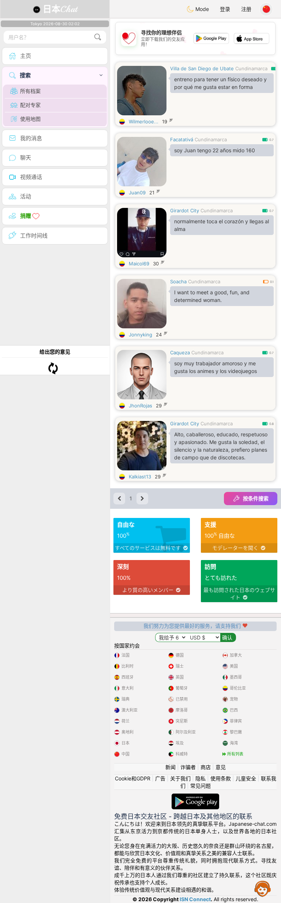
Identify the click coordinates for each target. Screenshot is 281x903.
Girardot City (184, 210)
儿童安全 (246, 778)
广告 (160, 778)
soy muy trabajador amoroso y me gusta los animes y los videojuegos (215, 367)
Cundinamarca (251, 68)
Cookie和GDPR (132, 778)
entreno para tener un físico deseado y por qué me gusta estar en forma (220, 83)
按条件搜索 (256, 498)
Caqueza (180, 352)
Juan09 (137, 192)
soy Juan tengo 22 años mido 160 (214, 150)
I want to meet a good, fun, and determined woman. (212, 296)
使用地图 (30, 119)
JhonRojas (140, 405)
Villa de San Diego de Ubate (202, 68)
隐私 (200, 778)
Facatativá (181, 139)
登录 (225, 9)
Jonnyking (140, 334)
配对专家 (30, 105)
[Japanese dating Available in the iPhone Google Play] (195, 797)
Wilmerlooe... (143, 121)
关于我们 (180, 778)
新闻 (170, 767)
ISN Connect (195, 899)
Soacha (178, 281)
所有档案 (30, 91)
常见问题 (200, 786)
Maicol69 (139, 263)
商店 (206, 767)
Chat (60, 9)
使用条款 (220, 778)
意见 (221, 767)
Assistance (262, 888)
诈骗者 (188, 767)
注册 (246, 9)
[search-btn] (97, 37)
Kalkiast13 (140, 477)
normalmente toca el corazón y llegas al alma (221, 225)
